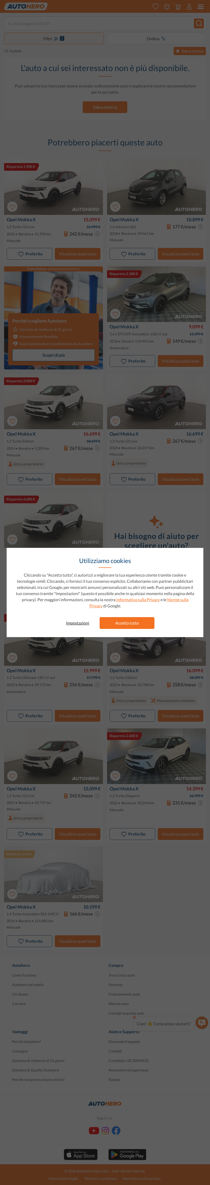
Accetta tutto (127, 622)
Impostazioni (77, 622)
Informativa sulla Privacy (138, 599)
